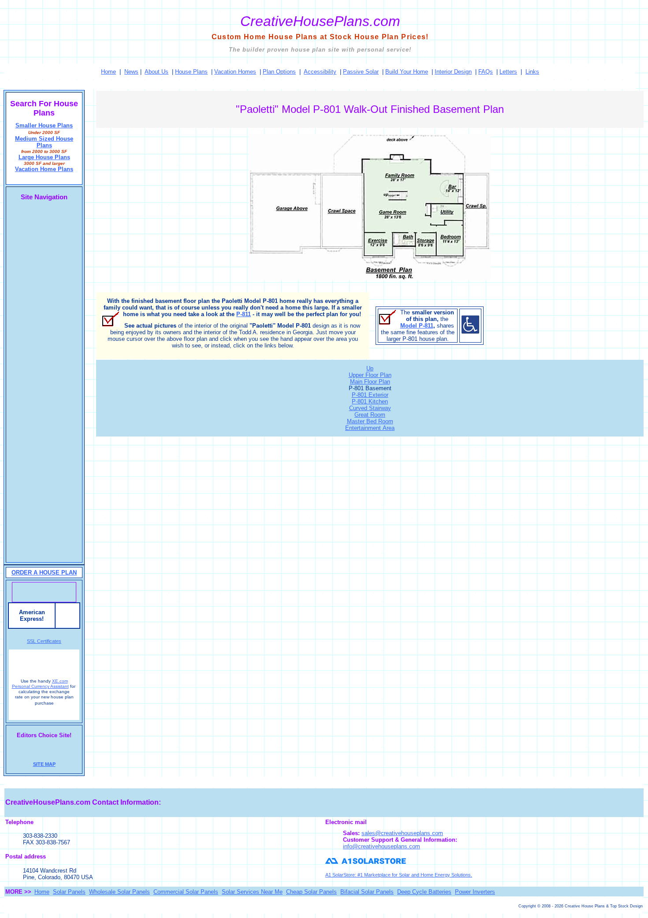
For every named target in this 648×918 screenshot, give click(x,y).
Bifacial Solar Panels (367, 891)
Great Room (369, 414)
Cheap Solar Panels (311, 891)
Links (532, 71)
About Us (156, 71)
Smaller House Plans (44, 125)
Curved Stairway (370, 408)
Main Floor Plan (370, 381)
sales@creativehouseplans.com (402, 833)
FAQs (485, 71)
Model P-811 (416, 325)
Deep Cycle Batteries (424, 891)
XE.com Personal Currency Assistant (40, 684)
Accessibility (320, 71)
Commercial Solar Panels (185, 891)
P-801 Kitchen (370, 401)
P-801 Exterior (370, 395)
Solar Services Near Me (252, 891)
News (131, 71)
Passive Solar (361, 71)
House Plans (191, 71)
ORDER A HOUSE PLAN (44, 572)
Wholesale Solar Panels (119, 891)
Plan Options (279, 71)
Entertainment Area (370, 428)
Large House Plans (44, 157)
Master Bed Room (370, 421)
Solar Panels (69, 891)
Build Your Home (406, 71)
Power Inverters (475, 891)
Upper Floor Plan (370, 375)
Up (369, 368)
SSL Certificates (44, 641)
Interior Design (453, 71)
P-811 (243, 314)
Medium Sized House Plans (44, 142)
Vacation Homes (235, 71)
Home (108, 71)
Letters (508, 71)
